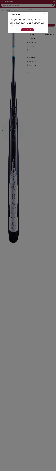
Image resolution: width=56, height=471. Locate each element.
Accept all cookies (27, 29)
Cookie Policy (23, 22)
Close (45, 13)
